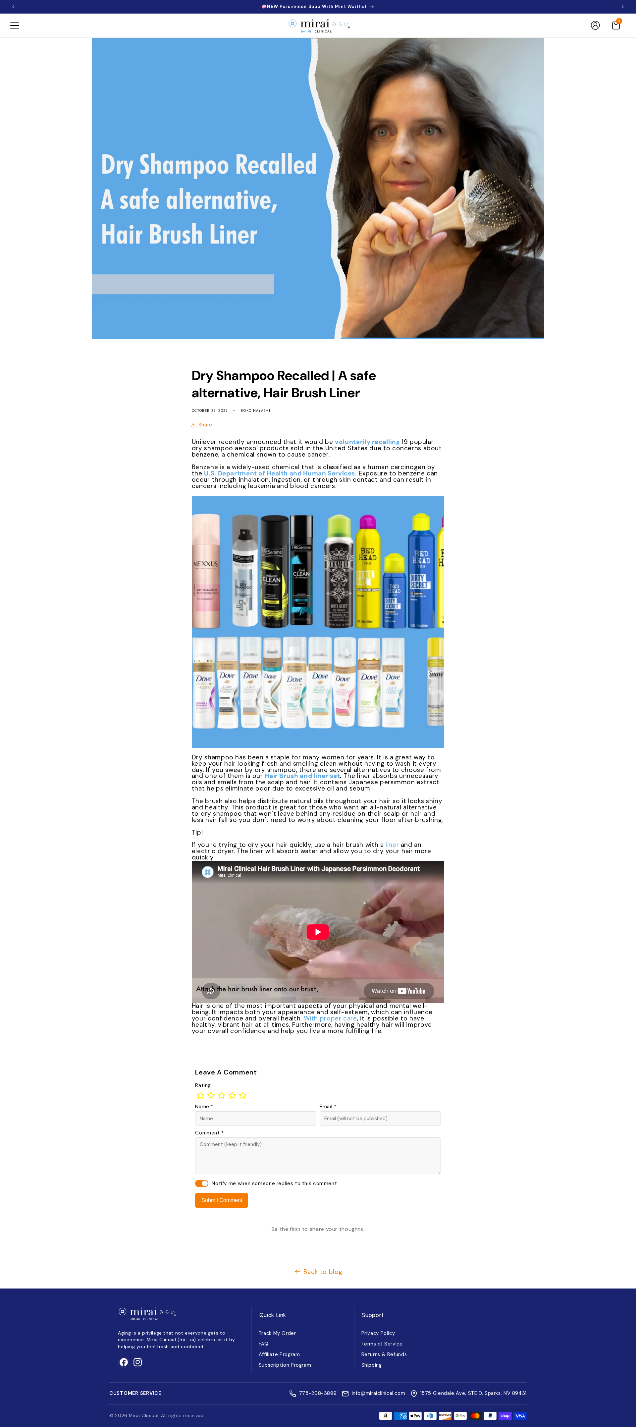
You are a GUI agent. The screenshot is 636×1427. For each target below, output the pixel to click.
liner (392, 845)
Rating (203, 1085)
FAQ (264, 1344)
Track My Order (277, 1333)
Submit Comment (221, 1200)
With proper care (330, 1018)
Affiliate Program (279, 1354)
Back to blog (323, 1272)
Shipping (371, 1365)
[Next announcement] (622, 6)
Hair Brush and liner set (302, 776)
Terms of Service (382, 1344)
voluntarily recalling (368, 442)
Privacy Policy (378, 1333)
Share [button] (205, 424)
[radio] (200, 1095)
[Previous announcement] (13, 6)
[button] (14, 25)
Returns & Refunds (384, 1354)
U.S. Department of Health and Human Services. (280, 473)
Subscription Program (285, 1365)
